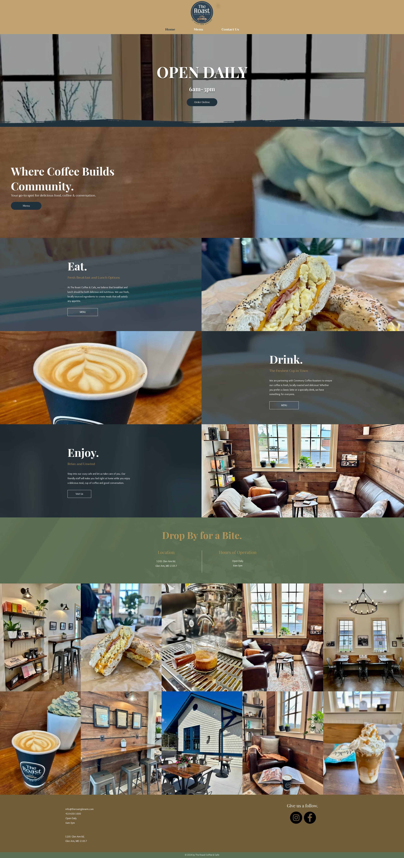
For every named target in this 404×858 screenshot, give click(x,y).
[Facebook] (310, 818)
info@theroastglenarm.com (79, 809)
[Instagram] (296, 818)
